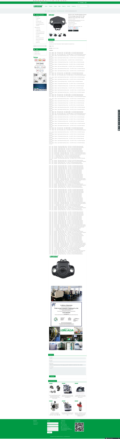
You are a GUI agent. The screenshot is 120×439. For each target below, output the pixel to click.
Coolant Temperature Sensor (40, 31)
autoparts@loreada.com (43, 2)
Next (66, 23)
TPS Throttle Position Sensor (40, 33)
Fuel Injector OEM (38, 21)
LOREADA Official (37, 53)
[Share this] (69, 28)
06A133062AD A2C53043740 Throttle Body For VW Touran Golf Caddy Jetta (67, 413)
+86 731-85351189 (36, 2)
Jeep (81, 26)
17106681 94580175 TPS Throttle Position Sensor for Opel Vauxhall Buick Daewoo (80, 396)
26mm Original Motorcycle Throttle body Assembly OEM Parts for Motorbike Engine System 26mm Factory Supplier (54, 397)
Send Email (76, 30)
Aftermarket (71, 26)
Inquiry (70, 30)
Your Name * (51, 356)
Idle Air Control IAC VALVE (40, 37)
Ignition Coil (38, 42)
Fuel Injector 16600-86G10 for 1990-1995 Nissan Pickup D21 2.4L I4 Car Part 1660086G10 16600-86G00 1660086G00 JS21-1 (80, 414)
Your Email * (51, 360)
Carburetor (37, 36)
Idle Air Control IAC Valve (39, 22)
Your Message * (51, 366)
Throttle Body (38, 28)
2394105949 (63, 422)
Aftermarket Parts (37, 27)
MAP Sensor (38, 34)
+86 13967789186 (64, 424)
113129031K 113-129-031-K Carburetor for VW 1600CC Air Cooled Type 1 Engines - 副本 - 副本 (54, 413)
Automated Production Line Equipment (40, 25)
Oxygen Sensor (38, 30)
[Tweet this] (72, 28)
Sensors (37, 19)
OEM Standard (76, 26)
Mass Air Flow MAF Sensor (40, 39)
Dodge (79, 26)
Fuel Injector (38, 40)
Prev (49, 23)
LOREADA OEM (37, 16)
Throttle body (38, 18)
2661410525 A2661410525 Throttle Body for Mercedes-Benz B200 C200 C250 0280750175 (67, 396)
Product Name (51, 363)
